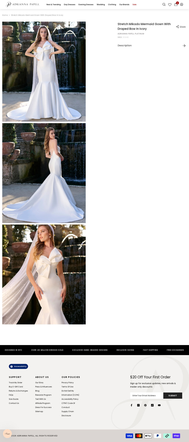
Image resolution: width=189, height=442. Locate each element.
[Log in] (181, 4)
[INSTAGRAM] (138, 405)
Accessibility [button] (20, 366)
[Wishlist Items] (170, 4)
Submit (172, 395)
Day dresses (69, 4)
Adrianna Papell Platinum (131, 33)
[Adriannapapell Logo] (22, 4)
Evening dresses (86, 4)
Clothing (112, 4)
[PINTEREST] (145, 405)
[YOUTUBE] (159, 405)
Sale (134, 4)
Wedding (101, 4)
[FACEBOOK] (131, 405)
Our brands (124, 4)
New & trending (54, 4)
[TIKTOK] (152, 405)
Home (5, 15)
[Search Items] (164, 4)
